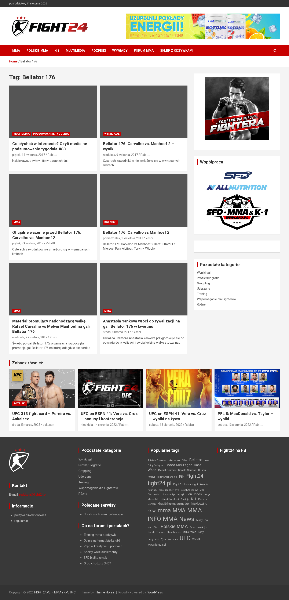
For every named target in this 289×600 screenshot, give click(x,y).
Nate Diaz (153, 527)
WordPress (155, 592)
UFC (185, 538)
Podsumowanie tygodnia (51, 133)
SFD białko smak (95, 558)
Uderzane (203, 288)
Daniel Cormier (167, 470)
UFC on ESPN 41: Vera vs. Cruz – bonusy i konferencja (109, 416)
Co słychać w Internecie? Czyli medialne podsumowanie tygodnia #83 (49, 146)
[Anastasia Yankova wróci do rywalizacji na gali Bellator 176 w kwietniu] (143, 289)
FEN (181, 476)
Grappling (203, 283)
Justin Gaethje (181, 499)
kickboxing (199, 504)
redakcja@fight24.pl (32, 494)
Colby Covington (156, 465)
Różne (201, 304)
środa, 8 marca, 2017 (117, 332)
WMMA (196, 539)
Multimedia (75, 51)
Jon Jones (194, 494)
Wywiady (120, 51)
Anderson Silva (178, 460)
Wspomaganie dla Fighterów (216, 299)
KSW (152, 511)
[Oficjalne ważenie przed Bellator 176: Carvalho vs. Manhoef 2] (53, 200)
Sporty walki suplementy (100, 552)
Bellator (195, 460)
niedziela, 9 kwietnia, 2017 (120, 154)
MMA (16, 51)
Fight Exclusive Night (185, 484)
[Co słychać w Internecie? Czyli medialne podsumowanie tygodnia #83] (53, 111)
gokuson (48, 424)
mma (164, 510)
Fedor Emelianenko (167, 477)
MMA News (178, 519)
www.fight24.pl (157, 544)
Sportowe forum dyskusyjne (103, 514)
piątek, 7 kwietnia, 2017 (27, 243)
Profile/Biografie (208, 278)
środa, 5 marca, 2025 (26, 424)
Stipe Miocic (174, 532)
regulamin (21, 521)
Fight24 (194, 476)
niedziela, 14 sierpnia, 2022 (99, 424)
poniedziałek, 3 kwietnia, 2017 (123, 238)
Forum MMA (144, 51)
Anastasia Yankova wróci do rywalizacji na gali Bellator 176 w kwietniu (141, 324)
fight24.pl (159, 483)
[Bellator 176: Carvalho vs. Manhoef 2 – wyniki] (143, 111)
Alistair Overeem (157, 460)
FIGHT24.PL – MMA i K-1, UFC (55, 592)
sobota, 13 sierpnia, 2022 (165, 424)
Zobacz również (27, 362)
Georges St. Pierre (169, 490)
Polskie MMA (37, 51)
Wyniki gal (112, 133)
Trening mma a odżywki (100, 535)
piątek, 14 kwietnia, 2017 (28, 154)
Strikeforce (189, 532)
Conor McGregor (178, 465)
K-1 (57, 51)
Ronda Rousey (156, 532)
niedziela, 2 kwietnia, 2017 (29, 337)
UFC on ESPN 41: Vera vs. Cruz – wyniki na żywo (177, 416)
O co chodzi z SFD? (97, 563)
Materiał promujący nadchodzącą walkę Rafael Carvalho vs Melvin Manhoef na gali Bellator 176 (51, 326)
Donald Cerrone (187, 470)
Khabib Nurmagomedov (174, 503)
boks (206, 460)
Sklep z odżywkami (176, 51)
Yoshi (149, 238)
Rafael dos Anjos (198, 527)
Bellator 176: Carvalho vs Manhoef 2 (136, 232)
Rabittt (52, 154)
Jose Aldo (166, 499)
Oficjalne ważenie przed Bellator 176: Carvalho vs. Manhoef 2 (46, 235)
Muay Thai (202, 520)
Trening (202, 294)
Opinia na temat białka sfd (102, 540)
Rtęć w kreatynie (95, 546)
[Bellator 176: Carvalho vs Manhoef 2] (143, 200)
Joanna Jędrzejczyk (173, 494)
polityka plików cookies (30, 515)
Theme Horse (104, 592)
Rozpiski (98, 51)
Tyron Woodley (169, 539)
